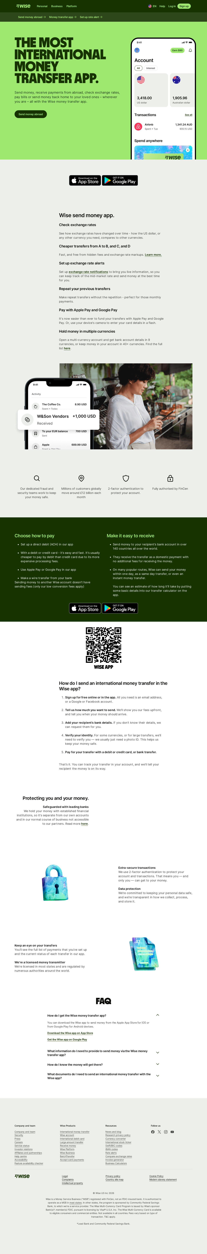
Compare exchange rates (118, 1156)
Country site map (115, 1179)
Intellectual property (72, 1183)
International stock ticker (118, 1142)
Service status (22, 1145)
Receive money (68, 1145)
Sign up (184, 6)
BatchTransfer (67, 1156)
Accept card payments (72, 1159)
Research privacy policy (118, 1135)
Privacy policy (113, 1176)
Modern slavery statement (163, 1179)
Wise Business (67, 1152)
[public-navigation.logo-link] (22, 1177)
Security (19, 1135)
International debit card (72, 1138)
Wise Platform (67, 1149)
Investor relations (24, 1149)
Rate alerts (111, 1152)
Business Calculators (116, 1163)
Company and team (25, 1131)
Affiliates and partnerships (28, 1152)
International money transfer (74, 1131)
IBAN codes (111, 1149)
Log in (172, 6)
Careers (19, 1142)
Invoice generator (114, 1159)
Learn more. (153, 254)
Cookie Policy (156, 1176)
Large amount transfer (71, 1142)
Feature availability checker (29, 1163)
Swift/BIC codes (113, 1145)
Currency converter (115, 1138)
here (67, 348)
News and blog (113, 1131)
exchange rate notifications (88, 272)
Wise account (67, 1135)
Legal (65, 1176)
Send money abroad (31, 114)
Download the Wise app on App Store (70, 1033)
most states (76, 1202)
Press (17, 1138)
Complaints (68, 1179)
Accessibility (21, 1159)
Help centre (21, 1156)
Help (162, 6)
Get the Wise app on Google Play (67, 1039)
